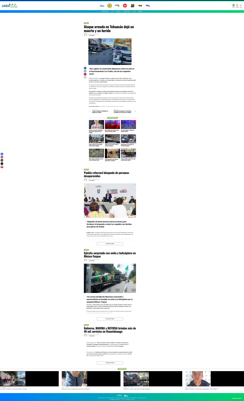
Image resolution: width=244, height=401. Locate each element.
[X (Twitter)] (2, 160)
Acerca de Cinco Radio (142, 397)
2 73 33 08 (127, 399)
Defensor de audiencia (110, 397)
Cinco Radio (91, 35)
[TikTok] (2, 163)
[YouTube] (2, 166)
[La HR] (125, 5)
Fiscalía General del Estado (113, 106)
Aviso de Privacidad (101, 397)
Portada (122, 106)
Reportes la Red (237, 398)
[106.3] (147, 5)
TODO (112, 11)
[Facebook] (2, 154)
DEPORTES (140, 11)
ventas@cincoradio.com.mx (115, 399)
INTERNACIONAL (126, 11)
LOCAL (134, 11)
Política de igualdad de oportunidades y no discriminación (126, 397)
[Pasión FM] (117, 5)
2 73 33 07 (123, 399)
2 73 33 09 (132, 399)
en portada (103, 106)
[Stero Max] (140, 5)
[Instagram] (2, 157)
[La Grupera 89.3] (109, 5)
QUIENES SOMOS (104, 11)
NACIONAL (118, 11)
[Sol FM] (132, 5)
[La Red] (102, 5)
